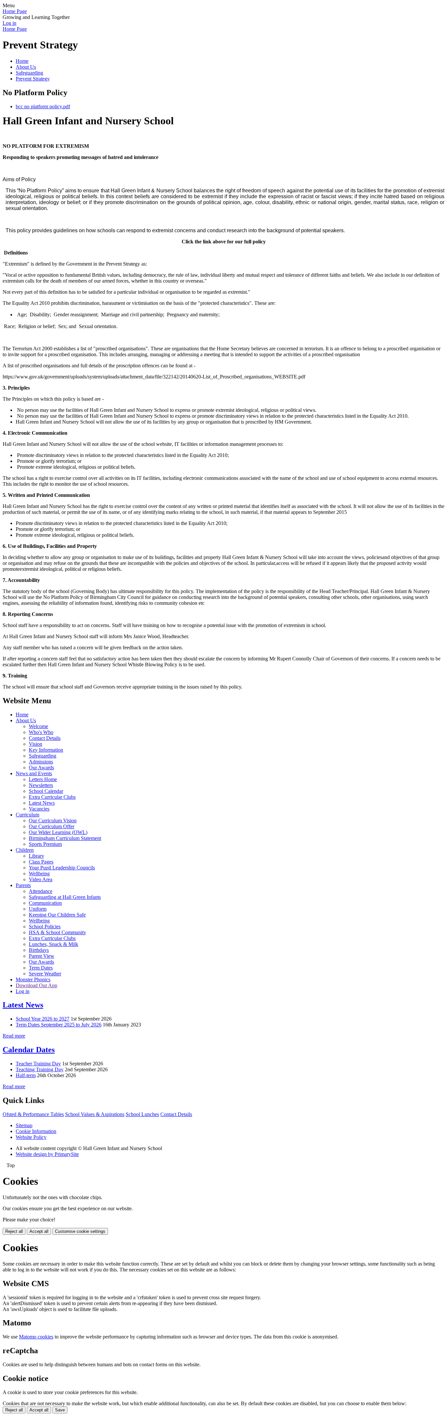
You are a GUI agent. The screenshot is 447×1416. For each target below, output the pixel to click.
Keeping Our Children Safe (57, 915)
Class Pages (41, 862)
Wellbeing (39, 873)
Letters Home (43, 779)
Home (22, 61)
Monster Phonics (33, 979)
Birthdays (39, 950)
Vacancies (39, 809)
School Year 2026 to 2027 (42, 1019)
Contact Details (45, 738)
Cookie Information (36, 1131)
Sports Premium (45, 844)
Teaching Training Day (39, 1069)
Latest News (42, 803)
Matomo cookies (36, 1336)
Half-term (26, 1075)
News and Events (34, 773)
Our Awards (41, 767)
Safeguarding (29, 73)
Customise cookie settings (80, 1231)
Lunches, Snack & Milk (53, 944)
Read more (14, 1036)
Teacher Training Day (38, 1063)
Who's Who (41, 732)
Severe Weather (45, 973)
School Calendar (46, 791)
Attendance (40, 891)
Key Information (46, 750)
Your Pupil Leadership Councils (62, 867)
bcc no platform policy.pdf (43, 106)
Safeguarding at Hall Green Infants (65, 897)
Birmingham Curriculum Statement (65, 838)
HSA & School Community (57, 932)
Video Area (40, 879)
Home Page (15, 11)
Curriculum (27, 814)
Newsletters (41, 785)
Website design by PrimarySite (47, 1154)
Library (36, 856)
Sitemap (24, 1125)
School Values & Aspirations (94, 1114)
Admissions (41, 761)
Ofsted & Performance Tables (33, 1114)
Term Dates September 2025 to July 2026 (58, 1024)
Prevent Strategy (33, 78)
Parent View (41, 956)
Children (25, 850)
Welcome (38, 726)
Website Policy (31, 1137)
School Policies (45, 926)
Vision (35, 744)
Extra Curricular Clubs (52, 797)
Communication (45, 903)
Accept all (38, 1231)
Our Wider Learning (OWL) (58, 832)
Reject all (14, 1231)
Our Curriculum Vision (53, 820)
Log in (9, 23)
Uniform (37, 909)
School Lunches (142, 1114)
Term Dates (41, 967)
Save (60, 1409)
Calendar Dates (29, 1049)
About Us (26, 67)
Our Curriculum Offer (51, 826)
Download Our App (36, 985)
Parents (23, 885)
